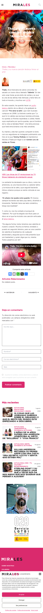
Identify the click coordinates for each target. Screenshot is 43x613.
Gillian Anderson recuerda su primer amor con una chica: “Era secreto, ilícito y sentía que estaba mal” (20, 454)
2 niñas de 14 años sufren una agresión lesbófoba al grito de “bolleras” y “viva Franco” (21, 435)
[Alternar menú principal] (2, 4)
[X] (22, 274)
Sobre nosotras (8, 565)
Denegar (21, 600)
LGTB (28, 100)
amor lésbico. (9, 219)
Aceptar (21, 594)
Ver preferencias (21, 605)
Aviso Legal (34, 610)
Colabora (5, 569)
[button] (40, 574)
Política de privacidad (23, 610)
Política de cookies (10, 610)
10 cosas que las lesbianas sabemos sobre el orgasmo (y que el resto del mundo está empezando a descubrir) (20, 417)
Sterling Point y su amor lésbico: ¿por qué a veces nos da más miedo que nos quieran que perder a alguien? (21, 473)
